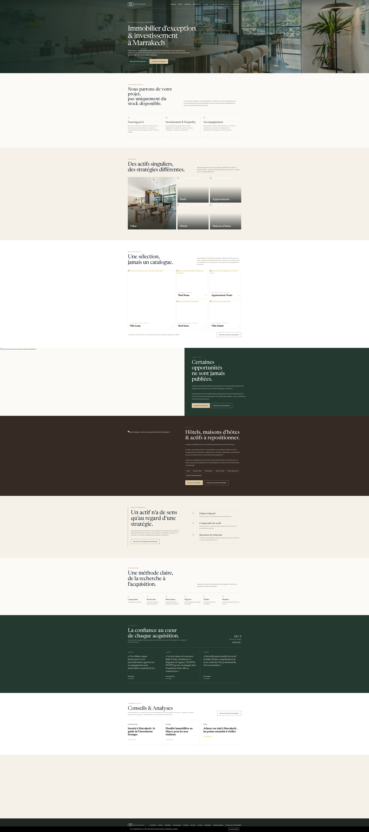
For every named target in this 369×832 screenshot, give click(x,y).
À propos (205, 4)
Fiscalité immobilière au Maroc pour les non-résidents (179, 731)
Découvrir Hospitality (194, 483)
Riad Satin (183, 326)
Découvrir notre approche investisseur (145, 541)
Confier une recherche (218, 4)
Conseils (185, 825)
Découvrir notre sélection (138, 61)
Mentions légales (218, 825)
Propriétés (173, 4)
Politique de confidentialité (233, 825)
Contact (200, 825)
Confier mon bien (235, 4)
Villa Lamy (135, 326)
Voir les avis (236, 642)
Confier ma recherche (201, 405)
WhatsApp (207, 825)
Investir (180, 4)
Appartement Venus (222, 295)
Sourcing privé (197, 4)
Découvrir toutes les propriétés (229, 335)
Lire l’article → (132, 739)
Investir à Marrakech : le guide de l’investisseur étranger (141, 731)
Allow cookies (233, 829)
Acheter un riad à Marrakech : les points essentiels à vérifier (220, 730)
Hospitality (187, 4)
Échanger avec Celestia (194, 808)
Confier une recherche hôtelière (216, 483)
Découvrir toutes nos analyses (229, 713)
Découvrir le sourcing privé (221, 405)
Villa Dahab (218, 326)
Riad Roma (183, 295)
